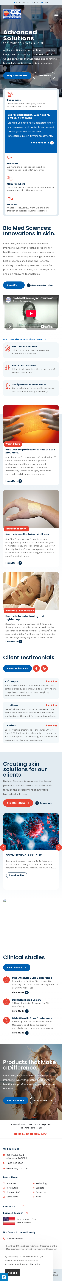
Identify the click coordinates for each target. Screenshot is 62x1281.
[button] (3, 847)
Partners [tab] (28, 207)
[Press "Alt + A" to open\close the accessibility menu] (4, 1277)
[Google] (44, 668)
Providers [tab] (26, 166)
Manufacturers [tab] (30, 186)
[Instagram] (23, 1206)
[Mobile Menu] (56, 14)
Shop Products (40, 143)
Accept (12, 1272)
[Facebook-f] (36, 668)
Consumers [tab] (26, 103)
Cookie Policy (33, 1264)
